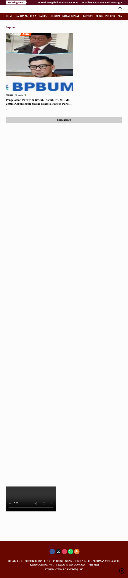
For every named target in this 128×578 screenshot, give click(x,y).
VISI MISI (93, 565)
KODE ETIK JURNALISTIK (35, 561)
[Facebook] (52, 552)
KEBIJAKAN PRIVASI (42, 565)
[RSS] (77, 552)
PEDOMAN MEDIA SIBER (106, 561)
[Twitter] (58, 552)
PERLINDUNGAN (62, 561)
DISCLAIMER (82, 561)
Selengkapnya (64, 120)
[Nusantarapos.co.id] (28, 9)
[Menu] (8, 9)
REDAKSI (13, 561)
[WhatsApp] (70, 552)
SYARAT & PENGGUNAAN (71, 565)
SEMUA (9, 95)
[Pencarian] (120, 9)
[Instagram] (64, 552)
